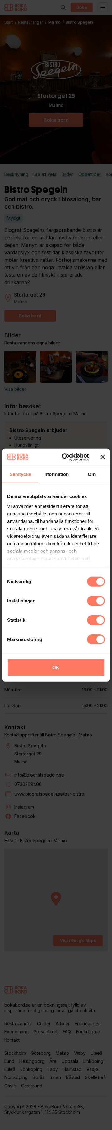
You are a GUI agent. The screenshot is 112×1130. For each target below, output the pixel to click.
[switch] (96, 601)
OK (55, 667)
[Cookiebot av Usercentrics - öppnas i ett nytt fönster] (65, 457)
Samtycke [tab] (20, 474)
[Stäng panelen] (102, 457)
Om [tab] (92, 474)
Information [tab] (56, 474)
